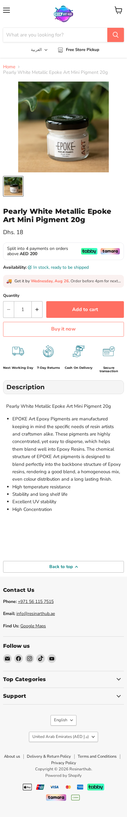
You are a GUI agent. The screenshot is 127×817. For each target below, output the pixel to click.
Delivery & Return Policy (49, 756)
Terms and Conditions (97, 756)
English (60, 720)
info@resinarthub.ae (35, 614)
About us (12, 756)
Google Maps (33, 626)
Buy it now (63, 329)
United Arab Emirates (60, 736)
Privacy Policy (63, 763)
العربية (36, 50)
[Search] (115, 35)
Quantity (11, 295)
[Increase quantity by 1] (37, 309)
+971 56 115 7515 (36, 601)
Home (9, 66)
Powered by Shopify (63, 775)
